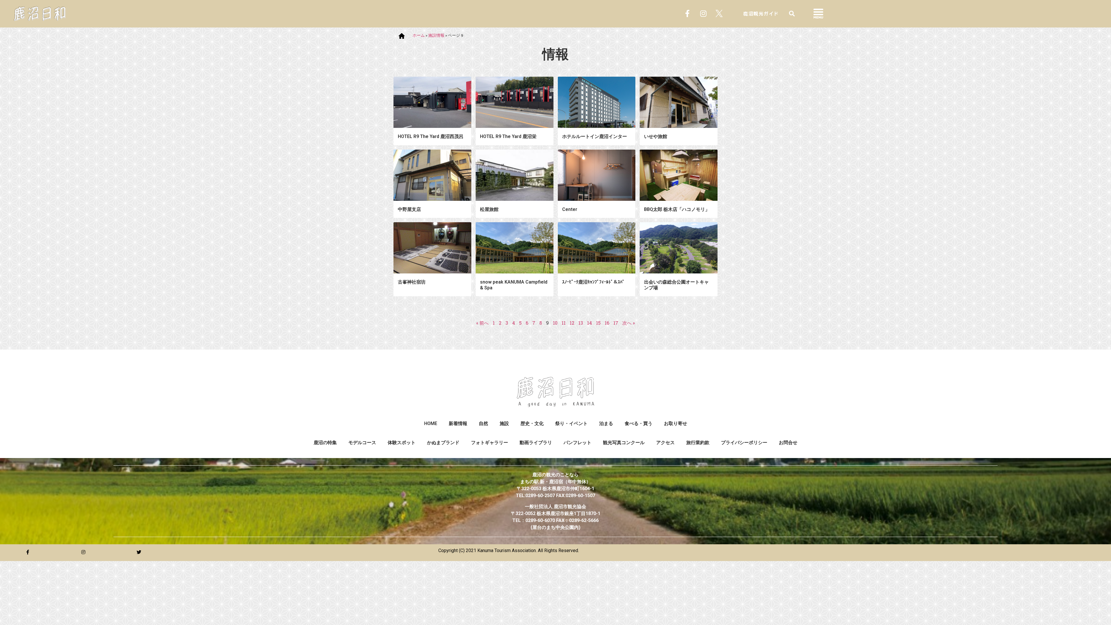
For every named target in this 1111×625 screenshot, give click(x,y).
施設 (504, 423)
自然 (483, 423)
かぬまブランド (443, 442)
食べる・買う (638, 423)
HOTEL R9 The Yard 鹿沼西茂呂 (430, 136)
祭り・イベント (571, 423)
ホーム (419, 35)
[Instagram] (703, 13)
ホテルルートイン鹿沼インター (594, 136)
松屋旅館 (489, 209)
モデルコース (362, 442)
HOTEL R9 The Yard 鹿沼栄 (508, 136)
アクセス (665, 442)
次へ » (628, 323)
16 (607, 323)
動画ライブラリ (536, 442)
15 (598, 323)
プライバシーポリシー (744, 442)
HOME (430, 423)
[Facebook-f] (687, 13)
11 (564, 323)
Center (569, 209)
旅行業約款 (697, 442)
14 (589, 323)
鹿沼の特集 (325, 442)
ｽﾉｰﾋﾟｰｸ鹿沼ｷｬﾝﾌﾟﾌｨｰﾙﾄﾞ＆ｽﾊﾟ (593, 282)
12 (572, 323)
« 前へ (482, 323)
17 (615, 323)
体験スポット (401, 442)
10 (555, 323)
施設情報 (436, 35)
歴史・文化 (532, 423)
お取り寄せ (675, 423)
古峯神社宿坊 (412, 282)
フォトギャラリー (489, 442)
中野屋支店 (409, 209)
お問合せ (788, 442)
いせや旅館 (655, 136)
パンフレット (577, 442)
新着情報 (458, 423)
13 (580, 323)
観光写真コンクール (624, 442)
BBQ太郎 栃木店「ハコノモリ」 (677, 209)
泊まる (606, 423)
